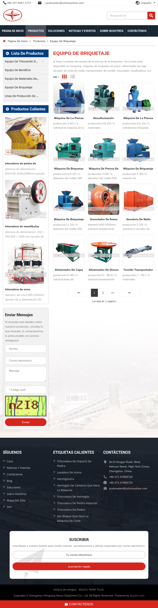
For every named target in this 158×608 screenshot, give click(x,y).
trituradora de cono (17, 289)
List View (72, 76)
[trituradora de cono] (25, 263)
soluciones (56, 30)
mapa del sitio (16, 500)
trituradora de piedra (71, 509)
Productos (36, 30)
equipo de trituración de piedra (25, 61)
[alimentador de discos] (103, 250)
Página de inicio (13, 30)
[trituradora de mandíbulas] (25, 200)
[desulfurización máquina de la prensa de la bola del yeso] (103, 98)
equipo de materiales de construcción (26, 78)
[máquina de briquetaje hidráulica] (69, 199)
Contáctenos (137, 30)
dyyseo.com (137, 595)
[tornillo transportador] (138, 250)
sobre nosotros (112, 30)
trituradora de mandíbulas (22, 226)
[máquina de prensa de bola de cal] (103, 149)
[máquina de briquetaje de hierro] (138, 149)
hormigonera (65, 479)
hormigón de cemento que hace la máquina (78, 488)
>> (112, 292)
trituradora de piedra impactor (77, 503)
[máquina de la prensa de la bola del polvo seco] (138, 98)
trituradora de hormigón (73, 496)
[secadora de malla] (138, 199)
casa (10, 461)
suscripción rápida (79, 566)
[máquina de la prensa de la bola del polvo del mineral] (69, 98)
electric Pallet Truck (91, 589)
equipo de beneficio (18, 70)
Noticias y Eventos (82, 30)
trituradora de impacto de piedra (74, 463)
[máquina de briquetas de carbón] (69, 149)
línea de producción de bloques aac (26, 96)
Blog (9, 481)
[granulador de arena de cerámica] (103, 199)
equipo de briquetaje (18, 87)
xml (9, 507)
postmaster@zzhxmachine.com (64, 2)
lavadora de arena (69, 472)
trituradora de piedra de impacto (20, 164)
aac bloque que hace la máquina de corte (72, 518)
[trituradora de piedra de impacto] (25, 137)
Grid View (64, 76)
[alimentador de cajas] (69, 250)
